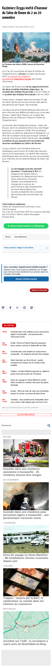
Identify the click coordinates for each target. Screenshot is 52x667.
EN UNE (7, 437)
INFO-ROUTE (9, 609)
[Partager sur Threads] (24, 308)
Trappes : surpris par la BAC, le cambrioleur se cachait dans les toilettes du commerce (23, 601)
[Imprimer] (3, 308)
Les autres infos (26, 414)
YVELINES (8, 566)
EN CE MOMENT (11, 480)
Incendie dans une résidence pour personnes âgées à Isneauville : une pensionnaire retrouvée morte (26, 514)
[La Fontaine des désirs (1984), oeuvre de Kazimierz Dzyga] (26, 33)
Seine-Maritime (20, 237)
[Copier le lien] (32, 308)
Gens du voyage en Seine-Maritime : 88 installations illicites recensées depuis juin (25, 558)
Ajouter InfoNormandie (26, 279)
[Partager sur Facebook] (10, 308)
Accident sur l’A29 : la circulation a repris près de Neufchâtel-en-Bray (25, 642)
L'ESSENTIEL (9, 523)
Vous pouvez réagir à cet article (18, 247)
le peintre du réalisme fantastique (16, 77)
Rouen (8, 237)
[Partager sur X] (17, 308)
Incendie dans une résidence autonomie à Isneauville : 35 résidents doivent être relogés (22, 471)
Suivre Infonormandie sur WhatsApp (27, 226)
